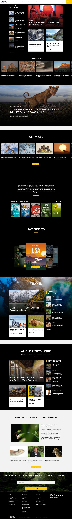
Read (31, 48)
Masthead (23, 510)
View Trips (31, 332)
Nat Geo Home (24, 495)
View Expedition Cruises (16, 333)
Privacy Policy (11, 497)
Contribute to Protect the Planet (41, 504)
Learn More (32, 403)
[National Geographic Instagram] (50, 496)
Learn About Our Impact (26, 507)
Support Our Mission (25, 508)
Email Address (19, 480)
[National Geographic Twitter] (54, 496)
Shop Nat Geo (24, 502)
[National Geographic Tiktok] (60, 496)
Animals (9, 1)
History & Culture (15, 1)
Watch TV (23, 505)
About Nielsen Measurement (13, 502)
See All (48, 399)
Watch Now (36, 194)
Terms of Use (10, 495)
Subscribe (23, 354)
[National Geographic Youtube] (56, 496)
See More (11, 52)
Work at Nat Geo (38, 501)
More (41, 1)
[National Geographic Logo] (12, 517)
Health (25, 1)
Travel (21, 1)
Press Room (24, 511)
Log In (65, 1)
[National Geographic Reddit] (62, 496)
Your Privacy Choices (12, 504)
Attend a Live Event (25, 497)
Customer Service (38, 497)
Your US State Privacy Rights (13, 498)
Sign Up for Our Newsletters (40, 502)
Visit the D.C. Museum (25, 504)
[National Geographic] (4, 2)
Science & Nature (31, 1)
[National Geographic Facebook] (52, 496)
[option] (9, 69)
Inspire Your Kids (24, 501)
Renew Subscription (39, 498)
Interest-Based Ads (11, 501)
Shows (37, 1)
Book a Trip (24, 498)
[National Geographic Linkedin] (58, 496)
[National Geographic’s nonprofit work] (36, 433)
